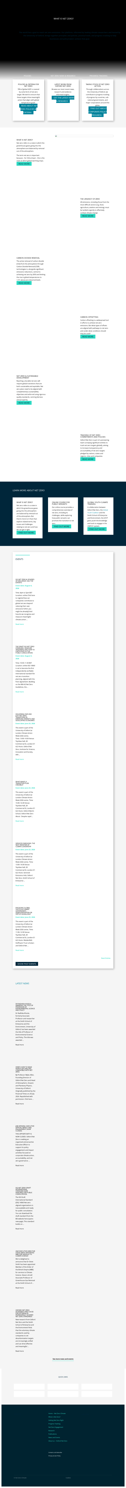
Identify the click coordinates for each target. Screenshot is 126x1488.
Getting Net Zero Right (55, 1420)
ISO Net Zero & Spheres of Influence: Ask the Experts (25, 581)
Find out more (26, 532)
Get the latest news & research (64, 99)
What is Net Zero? (64, 18)
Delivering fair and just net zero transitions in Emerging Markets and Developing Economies (25, 717)
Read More (24, 163)
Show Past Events (27, 964)
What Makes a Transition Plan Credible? (22, 783)
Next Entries (105, 958)
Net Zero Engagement (55, 1427)
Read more (20, 624)
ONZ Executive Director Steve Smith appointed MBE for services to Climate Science (25, 1253)
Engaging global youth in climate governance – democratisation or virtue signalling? (24, 911)
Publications (52, 1434)
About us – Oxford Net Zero (57, 1441)
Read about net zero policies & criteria (29, 109)
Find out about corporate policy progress (97, 111)
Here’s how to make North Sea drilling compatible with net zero (24, 1069)
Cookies (68, 1478)
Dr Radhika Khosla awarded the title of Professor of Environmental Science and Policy (25, 1007)
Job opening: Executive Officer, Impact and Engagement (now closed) (25, 1128)
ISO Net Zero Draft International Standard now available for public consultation (24, 1191)
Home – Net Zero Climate (57, 1413)
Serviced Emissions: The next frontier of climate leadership (25, 845)
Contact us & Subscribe (55, 1452)
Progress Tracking (54, 1424)
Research (51, 1431)
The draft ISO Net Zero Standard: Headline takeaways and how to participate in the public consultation (25, 649)
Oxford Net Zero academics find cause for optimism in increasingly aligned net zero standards (24, 1313)
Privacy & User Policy (54, 1456)
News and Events (54, 1437)
